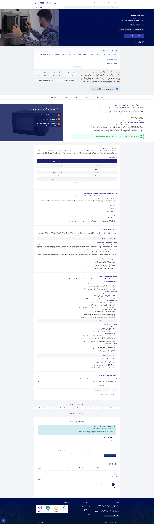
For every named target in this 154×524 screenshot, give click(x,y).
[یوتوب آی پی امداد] (105, 516)
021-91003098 (46, 119)
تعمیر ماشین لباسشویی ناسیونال (60, 407)
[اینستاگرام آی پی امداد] (108, 516)
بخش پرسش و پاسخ (39, 7)
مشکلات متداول (65, 97)
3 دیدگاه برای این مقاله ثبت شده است (77, 421)
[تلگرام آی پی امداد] (114, 516)
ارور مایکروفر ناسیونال (103, 355)
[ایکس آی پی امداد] (111, 516)
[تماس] (50, 3)
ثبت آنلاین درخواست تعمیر (133, 36)
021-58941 (137, 42)
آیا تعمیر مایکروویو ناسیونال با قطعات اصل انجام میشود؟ (105, 386)
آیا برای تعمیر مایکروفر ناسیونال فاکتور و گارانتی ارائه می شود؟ (104, 381)
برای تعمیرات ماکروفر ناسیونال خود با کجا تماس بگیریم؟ (105, 394)
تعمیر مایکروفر (49, 246)
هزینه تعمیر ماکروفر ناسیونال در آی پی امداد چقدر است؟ (105, 390)
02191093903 (84, 81)
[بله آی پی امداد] (117, 516)
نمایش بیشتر (77, 66)
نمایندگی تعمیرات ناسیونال (102, 238)
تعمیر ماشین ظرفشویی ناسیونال (42, 407)
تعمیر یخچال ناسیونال (111, 407)
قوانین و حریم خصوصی (39, 522)
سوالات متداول (53, 97)
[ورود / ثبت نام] (47, 3)
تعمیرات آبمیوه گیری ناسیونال (94, 407)
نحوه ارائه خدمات (100, 97)
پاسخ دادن (39, 468)
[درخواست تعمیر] (3, 520)
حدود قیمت (88, 97)
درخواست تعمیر (50, 7)
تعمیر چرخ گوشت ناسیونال (77, 407)
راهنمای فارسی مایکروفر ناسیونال (101, 320)
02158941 (90, 81)
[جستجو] (65, 7)
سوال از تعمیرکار (77, 97)
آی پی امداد (42, 114)
